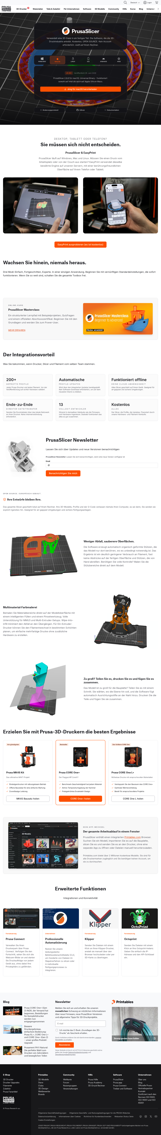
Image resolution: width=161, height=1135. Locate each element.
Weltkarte (67, 1079)
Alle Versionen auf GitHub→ (80, 104)
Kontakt (141, 1091)
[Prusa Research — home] (6, 8)
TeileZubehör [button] (53, 9)
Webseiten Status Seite (123, 1116)
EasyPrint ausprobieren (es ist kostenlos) (80, 244)
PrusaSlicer (118, 1079)
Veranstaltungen (70, 1088)
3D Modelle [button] (100, 9)
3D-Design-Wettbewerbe (44, 1090)
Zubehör (7, 1088)
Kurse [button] (132, 9)
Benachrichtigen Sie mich (63, 473)
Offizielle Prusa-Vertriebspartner (145, 1086)
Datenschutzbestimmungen (78, 1052)
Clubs (41, 1085)
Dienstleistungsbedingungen (65, 1054)
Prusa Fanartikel (10, 1091)
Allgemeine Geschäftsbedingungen (52, 1113)
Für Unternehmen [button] (71, 9)
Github (82, 110)
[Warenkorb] (156, 2)
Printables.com (132, 837)
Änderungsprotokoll (50, 110)
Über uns (142, 1079)
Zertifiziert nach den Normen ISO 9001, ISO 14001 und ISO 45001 (147, 1098)
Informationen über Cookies (70, 1116)
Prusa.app (117, 1082)
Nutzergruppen (70, 1085)
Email (48, 461)
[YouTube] (156, 1116)
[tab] (42, 60)
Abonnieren (64, 1045)
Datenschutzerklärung (47, 1116)
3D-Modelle (43, 1079)
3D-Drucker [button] (22, 8)
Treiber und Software (122, 1088)
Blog (140, 1082)
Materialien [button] (38, 9)
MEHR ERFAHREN (16, 330)
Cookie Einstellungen (46, 1120)
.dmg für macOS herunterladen (82, 89)
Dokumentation (113, 110)
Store (40, 1082)
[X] (151, 1116)
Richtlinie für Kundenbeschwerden (97, 1116)
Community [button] (113, 9)
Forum (66, 1082)
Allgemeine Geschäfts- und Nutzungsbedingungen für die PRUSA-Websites (99, 1113)
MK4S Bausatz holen (27, 798)
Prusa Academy (95, 1082)
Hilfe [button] (125, 9)
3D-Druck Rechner (96, 1085)
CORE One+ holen (80, 798)
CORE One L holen (133, 798)
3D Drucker (8, 1079)
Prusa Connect (119, 1085)
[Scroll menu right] (158, 9)
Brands (41, 1094)
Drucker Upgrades (11, 1082)
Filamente (7, 1085)
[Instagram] (146, 1116)
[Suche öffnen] (125, 2)
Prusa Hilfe (93, 1079)
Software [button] (87, 9)
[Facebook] (141, 1116)
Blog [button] (141, 9)
